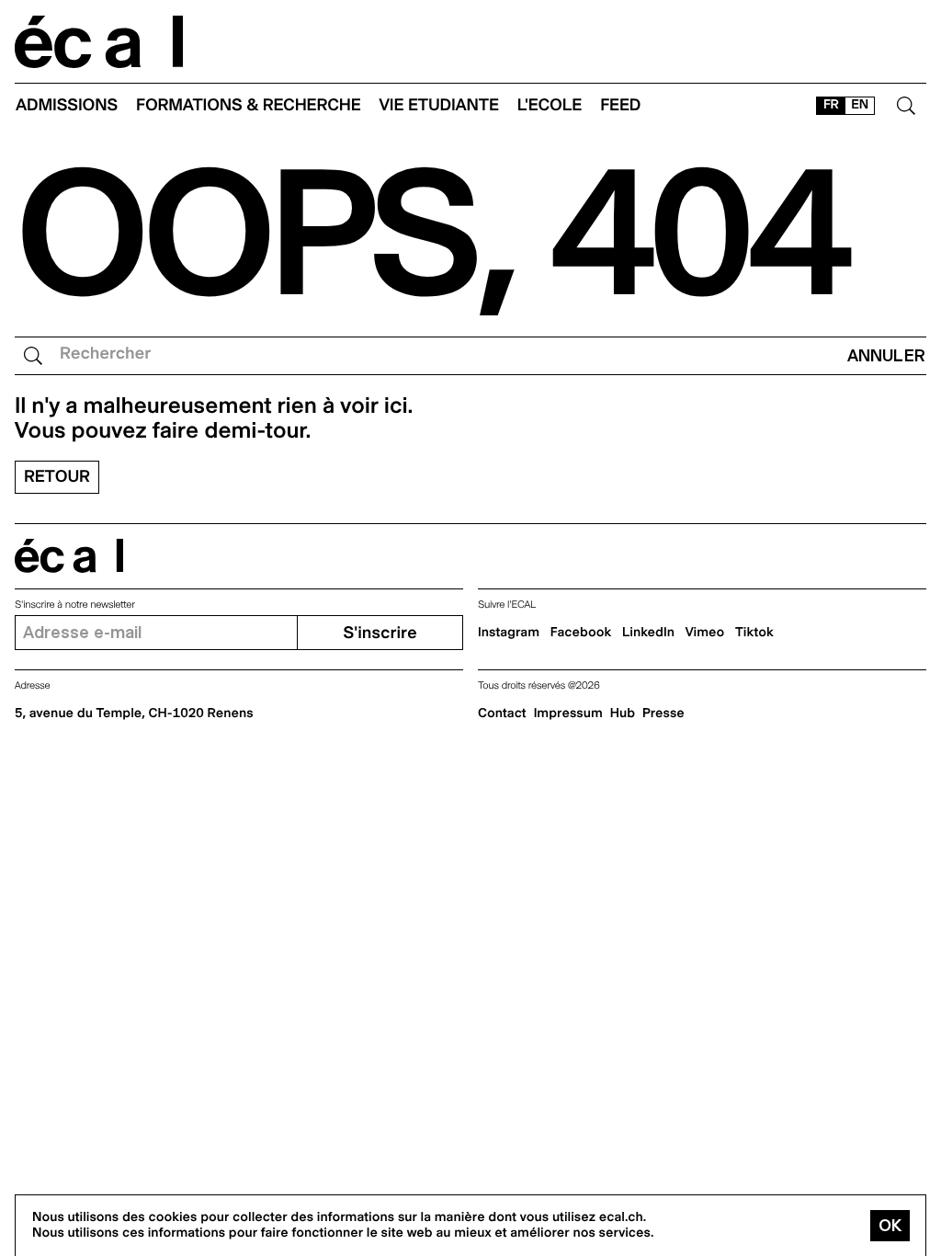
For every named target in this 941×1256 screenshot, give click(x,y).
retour (57, 476)
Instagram (508, 632)
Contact (502, 713)
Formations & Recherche (248, 105)
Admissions (67, 105)
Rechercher (105, 353)
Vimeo (705, 632)
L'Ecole (549, 105)
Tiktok (754, 632)
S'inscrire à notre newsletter (75, 605)
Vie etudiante (439, 105)
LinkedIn (648, 632)
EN (859, 104)
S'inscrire (379, 633)
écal (69, 556)
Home (99, 42)
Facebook (581, 632)
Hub (622, 713)
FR (831, 104)
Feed (620, 105)
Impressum (568, 713)
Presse (663, 713)
